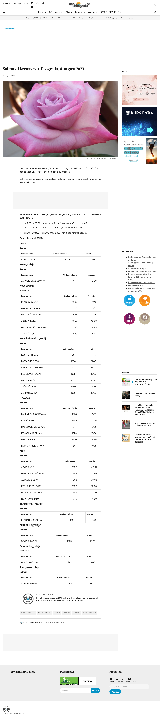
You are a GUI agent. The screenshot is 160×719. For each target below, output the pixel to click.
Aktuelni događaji (48, 18)
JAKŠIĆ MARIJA (29, 393)
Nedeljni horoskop (136, 285)
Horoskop (82, 18)
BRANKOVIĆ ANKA (30, 308)
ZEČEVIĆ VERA (28, 386)
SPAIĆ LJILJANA (29, 302)
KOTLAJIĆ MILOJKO (31, 486)
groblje (57, 613)
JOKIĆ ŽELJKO (28, 333)
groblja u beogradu (44, 613)
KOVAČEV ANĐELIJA (31, 433)
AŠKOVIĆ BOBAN (30, 480)
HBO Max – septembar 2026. (145, 395)
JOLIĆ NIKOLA (28, 321)
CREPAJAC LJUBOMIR (32, 367)
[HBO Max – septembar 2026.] (126, 395)
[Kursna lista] (139, 90)
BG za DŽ (72, 18)
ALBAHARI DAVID (29, 583)
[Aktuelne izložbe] (144, 318)
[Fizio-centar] (139, 151)
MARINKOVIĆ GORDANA (33, 414)
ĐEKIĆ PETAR (28, 439)
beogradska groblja (27, 613)
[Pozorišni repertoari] (144, 300)
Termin (87, 253)
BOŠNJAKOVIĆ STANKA (33, 446)
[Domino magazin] (87, 681)
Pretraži (95, 690)
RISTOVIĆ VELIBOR (31, 314)
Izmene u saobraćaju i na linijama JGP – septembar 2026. (139, 277)
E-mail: (133, 682)
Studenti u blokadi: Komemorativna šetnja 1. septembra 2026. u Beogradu (146, 438)
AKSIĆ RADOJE (29, 380)
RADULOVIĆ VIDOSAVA (33, 427)
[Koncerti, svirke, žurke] (129, 318)
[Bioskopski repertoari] (129, 300)
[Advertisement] (60, 47)
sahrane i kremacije (89, 613)
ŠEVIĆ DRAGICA (29, 541)
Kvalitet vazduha (95, 18)
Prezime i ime (27, 253)
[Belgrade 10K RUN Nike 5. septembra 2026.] (126, 424)
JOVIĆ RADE (27, 467)
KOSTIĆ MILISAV (29, 355)
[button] (155, 5)
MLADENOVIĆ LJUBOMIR (34, 327)
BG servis (61, 18)
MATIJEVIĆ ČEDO (30, 361)
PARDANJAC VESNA (31, 520)
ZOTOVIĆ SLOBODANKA (33, 281)
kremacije (67, 613)
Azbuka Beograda (111, 18)
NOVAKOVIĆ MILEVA (31, 492)
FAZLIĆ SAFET (28, 420)
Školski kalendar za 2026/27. (141, 283)
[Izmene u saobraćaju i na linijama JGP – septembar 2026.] (126, 382)
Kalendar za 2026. (32, 18)
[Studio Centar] (69, 681)
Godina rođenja (60, 253)
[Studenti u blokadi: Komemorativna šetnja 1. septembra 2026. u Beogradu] (126, 438)
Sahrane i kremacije (127, 18)
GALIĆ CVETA (28, 259)
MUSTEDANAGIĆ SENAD (33, 473)
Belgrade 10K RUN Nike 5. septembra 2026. (145, 424)
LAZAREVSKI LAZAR (31, 374)
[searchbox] (75, 690)
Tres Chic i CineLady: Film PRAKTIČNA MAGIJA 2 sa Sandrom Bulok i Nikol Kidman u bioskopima (145, 410)
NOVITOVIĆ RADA (30, 499)
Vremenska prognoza (138, 268)
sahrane (76, 613)
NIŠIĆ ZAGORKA (29, 562)
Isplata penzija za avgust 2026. (142, 271)
